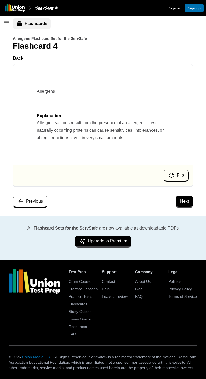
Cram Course (80, 281)
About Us (143, 281)
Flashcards (36, 23)
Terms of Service (182, 296)
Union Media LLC (37, 357)
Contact (108, 281)
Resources (78, 326)
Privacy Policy (180, 289)
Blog (139, 289)
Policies (174, 281)
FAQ (72, 334)
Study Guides (80, 311)
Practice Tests (80, 296)
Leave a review (115, 296)
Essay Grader (80, 319)
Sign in (174, 8)
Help (106, 289)
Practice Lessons (83, 289)
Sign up (194, 8)
